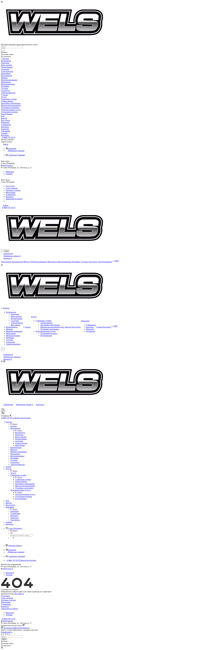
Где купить (5, 596)
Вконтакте (10, 172)
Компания (14, 511)
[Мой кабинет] (2, 352)
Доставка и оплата (8, 600)
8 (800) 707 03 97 (8, 137)
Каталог (13, 426)
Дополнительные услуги (25, 494)
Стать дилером (7, 598)
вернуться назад (7, 594)
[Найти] (3, 49)
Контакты (5, 607)
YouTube (9, 174)
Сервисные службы (23, 479)
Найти (4, 639)
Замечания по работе (9, 609)
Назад (15, 424)
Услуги (13, 473)
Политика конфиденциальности (16, 628)
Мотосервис (6, 602)
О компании (6, 604)
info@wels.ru (8, 165)
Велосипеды (20, 433)
